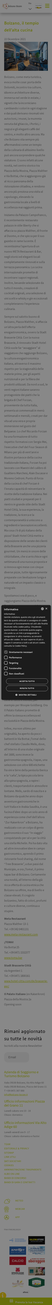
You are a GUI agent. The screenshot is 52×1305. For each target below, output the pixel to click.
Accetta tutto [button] (27, 681)
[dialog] (26, 652)
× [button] (46, 609)
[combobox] (42, 608)
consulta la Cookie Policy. (15, 646)
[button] (26, 695)
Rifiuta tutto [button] (27, 688)
